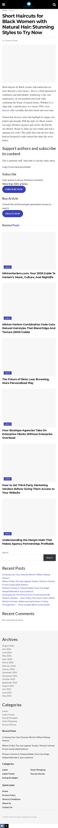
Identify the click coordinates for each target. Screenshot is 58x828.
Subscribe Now (14, 189)
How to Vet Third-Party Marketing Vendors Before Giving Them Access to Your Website (28, 489)
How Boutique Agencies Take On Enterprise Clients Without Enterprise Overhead (27, 434)
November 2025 (9, 676)
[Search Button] (54, 4)
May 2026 (6, 655)
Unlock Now (12, 213)
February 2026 (9, 666)
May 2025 (6, 696)
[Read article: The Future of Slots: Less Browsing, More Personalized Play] (29, 357)
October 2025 (8, 679)
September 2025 (9, 682)
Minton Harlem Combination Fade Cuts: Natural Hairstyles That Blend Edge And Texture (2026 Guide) (28, 328)
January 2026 (8, 669)
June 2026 (7, 652)
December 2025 (9, 672)
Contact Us (7, 807)
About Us (6, 803)
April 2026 (7, 659)
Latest (11, 10)
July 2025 (6, 689)
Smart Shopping (9, 721)
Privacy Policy (8, 795)
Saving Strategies (10, 718)
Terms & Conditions (11, 799)
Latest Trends (8, 714)
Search (5, 552)
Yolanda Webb (11, 40)
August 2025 (8, 686)
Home (4, 10)
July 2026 (6, 649)
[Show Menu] (3, 4)
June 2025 (7, 692)
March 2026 (8, 662)
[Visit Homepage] (29, 4)
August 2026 (8, 645)
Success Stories (9, 724)
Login (5, 166)
